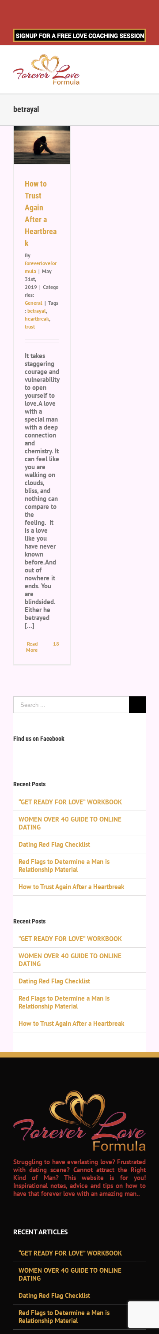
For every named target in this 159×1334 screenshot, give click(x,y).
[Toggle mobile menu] (142, 61)
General (33, 302)
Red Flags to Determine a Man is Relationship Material (64, 865)
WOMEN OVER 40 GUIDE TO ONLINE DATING (70, 823)
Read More (32, 647)
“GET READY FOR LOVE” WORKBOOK (70, 802)
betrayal (36, 310)
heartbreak (37, 318)
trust (30, 326)
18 (55, 643)
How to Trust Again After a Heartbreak (71, 886)
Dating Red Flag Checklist (54, 844)
